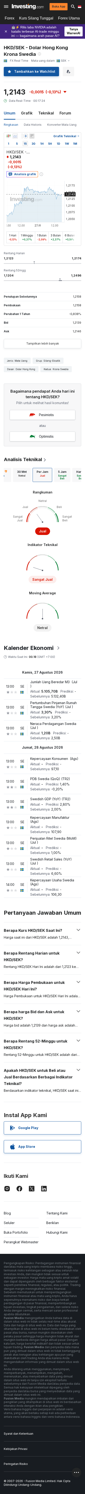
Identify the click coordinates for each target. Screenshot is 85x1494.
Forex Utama (69, 18)
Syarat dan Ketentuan (18, 1433)
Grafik (27, 113)
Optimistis (46, 436)
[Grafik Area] (15, 136)
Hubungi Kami (57, 1232)
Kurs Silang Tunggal (36, 18)
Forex (9, 18)
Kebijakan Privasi (15, 1449)
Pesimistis (46, 415)
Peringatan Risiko (16, 1464)
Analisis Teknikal (23, 459)
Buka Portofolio (16, 1232)
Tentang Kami (57, 1213)
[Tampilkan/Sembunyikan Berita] (31, 136)
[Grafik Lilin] (8, 136)
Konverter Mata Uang (61, 124)
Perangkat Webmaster (21, 1242)
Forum (65, 113)
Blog (7, 1213)
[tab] (22, 475)
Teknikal (46, 113)
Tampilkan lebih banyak (42, 343)
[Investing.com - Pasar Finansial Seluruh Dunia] (28, 6)
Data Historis (33, 124)
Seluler (9, 1223)
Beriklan (52, 1223)
